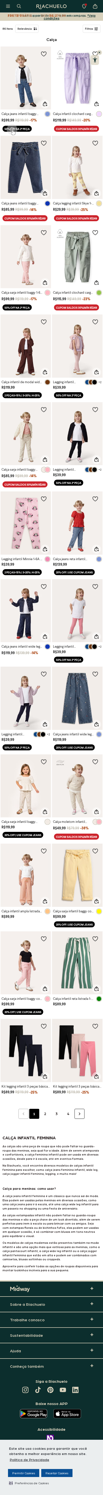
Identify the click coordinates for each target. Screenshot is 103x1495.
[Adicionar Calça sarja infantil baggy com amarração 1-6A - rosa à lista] (43, 938)
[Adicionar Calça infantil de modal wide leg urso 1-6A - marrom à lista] (43, 321)
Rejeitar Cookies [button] (57, 1473)
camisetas (9, 1259)
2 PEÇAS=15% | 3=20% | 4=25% (22, 395)
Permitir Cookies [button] (23, 1473)
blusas (23, 1259)
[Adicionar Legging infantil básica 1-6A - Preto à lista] (95, 409)
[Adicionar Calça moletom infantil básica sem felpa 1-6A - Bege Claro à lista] (95, 761)
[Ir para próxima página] (79, 1114)
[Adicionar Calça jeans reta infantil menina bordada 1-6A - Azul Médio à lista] (95, 498)
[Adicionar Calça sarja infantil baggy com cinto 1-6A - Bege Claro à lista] (43, 409)
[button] (29, 1483)
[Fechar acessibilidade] (99, 52)
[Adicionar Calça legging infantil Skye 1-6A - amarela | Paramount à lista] (95, 143)
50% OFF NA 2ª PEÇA (17, 128)
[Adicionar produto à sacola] (45, 103)
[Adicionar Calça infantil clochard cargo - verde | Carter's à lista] (95, 232)
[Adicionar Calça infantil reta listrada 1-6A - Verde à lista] (95, 938)
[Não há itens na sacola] (95, 6)
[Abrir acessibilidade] (95, 60)
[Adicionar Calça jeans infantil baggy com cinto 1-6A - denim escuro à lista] (43, 143)
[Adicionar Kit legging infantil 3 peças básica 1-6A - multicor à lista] (95, 1026)
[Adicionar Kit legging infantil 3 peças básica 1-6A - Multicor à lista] (43, 1026)
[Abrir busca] (19, 6)
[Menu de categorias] (8, 6)
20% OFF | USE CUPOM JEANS (74, 572)
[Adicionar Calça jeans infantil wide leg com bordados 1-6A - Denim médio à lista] (95, 674)
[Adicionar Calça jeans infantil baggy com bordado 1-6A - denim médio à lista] (43, 53)
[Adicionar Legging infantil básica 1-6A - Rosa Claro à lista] (95, 321)
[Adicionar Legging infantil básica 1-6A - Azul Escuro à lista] (43, 674)
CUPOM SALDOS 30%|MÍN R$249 (76, 128)
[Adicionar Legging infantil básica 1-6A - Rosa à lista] (95, 586)
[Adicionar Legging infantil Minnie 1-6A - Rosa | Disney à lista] (43, 498)
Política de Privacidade (29, 1459)
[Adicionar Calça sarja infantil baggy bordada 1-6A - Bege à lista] (43, 761)
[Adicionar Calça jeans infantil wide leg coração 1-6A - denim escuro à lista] (43, 586)
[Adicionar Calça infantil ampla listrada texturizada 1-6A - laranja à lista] (43, 851)
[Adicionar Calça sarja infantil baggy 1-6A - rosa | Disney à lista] (43, 232)
